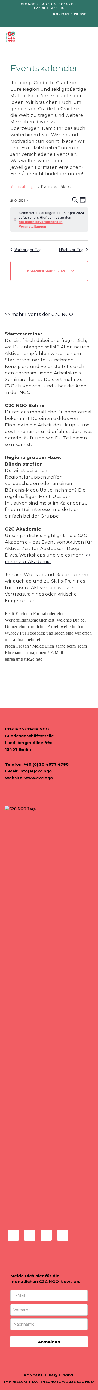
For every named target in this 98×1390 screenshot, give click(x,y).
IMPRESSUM (15, 1382)
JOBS (68, 1375)
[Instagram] (25, 14)
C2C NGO (28, 4)
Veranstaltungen (23, 187)
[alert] (49, 219)
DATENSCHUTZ (46, 1382)
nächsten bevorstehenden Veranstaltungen (41, 224)
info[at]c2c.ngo (35, 771)
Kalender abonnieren (46, 271)
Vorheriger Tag (28, 249)
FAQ (52, 1375)
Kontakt (61, 14)
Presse (80, 14)
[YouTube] (43, 14)
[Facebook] (17, 14)
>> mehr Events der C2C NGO (39, 314)
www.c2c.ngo (38, 777)
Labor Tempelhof (50, 7)
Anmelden (49, 1341)
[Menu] (90, 36)
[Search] (51, 21)
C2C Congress (63, 4)
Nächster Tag (71, 249)
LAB (43, 4)
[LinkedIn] (34, 14)
